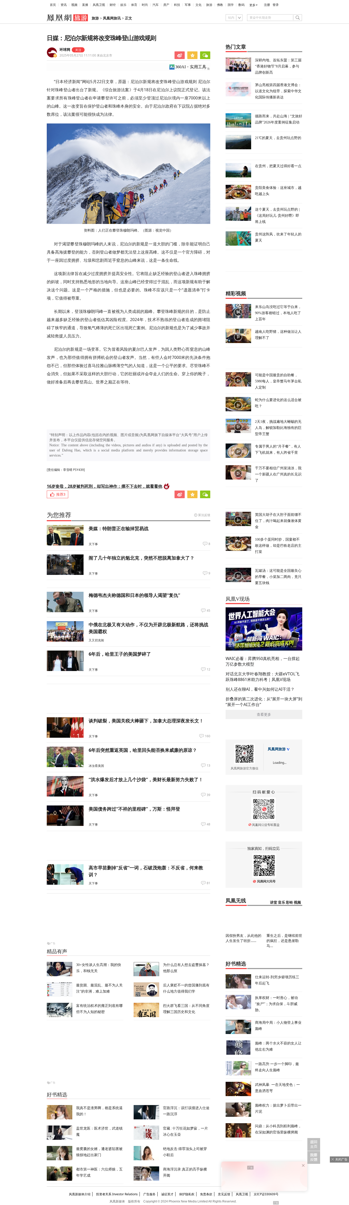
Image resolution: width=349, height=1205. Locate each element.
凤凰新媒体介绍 (79, 1194)
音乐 (281, 902)
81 (208, 883)
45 (208, 611)
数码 (241, 5)
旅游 (209, 5)
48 (208, 824)
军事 (188, 5)
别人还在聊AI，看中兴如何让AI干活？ (260, 689)
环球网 (65, 50)
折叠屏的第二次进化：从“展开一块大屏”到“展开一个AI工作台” (264, 701)
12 (208, 669)
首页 (53, 5)
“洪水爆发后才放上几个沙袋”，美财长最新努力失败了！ (146, 779)
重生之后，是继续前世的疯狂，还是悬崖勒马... (284, 940)
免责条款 (206, 1194)
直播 (85, 5)
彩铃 (289, 902)
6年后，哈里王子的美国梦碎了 (120, 654)
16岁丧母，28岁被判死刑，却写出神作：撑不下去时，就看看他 (104, 486)
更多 (252, 5)
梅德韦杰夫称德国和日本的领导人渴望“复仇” (134, 595)
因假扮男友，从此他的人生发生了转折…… (243, 938)
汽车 (156, 5)
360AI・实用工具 (190, 67)
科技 (177, 5)
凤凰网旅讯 (112, 18)
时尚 (145, 5)
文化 (198, 5)
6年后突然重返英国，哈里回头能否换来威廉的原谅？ (143, 750)
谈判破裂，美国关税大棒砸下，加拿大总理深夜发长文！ (146, 721)
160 (207, 736)
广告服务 (149, 1194)
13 (208, 766)
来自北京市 (86, 55)
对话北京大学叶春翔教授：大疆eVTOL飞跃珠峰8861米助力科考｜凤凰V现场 (262, 676)
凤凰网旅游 (277, 749)
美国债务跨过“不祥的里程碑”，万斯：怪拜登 (134, 809)
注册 (267, 5)
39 (208, 795)
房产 (166, 5)
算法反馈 (204, 515)
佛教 (220, 5)
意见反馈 (224, 1194)
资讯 (64, 5)
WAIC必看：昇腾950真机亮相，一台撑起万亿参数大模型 (263, 661)
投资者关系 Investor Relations (117, 1194)
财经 (113, 5)
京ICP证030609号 (266, 1194)
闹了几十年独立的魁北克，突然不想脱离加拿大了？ (141, 558)
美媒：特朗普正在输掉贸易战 (118, 528)
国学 (231, 5)
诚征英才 (167, 1194)
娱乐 (123, 5)
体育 (134, 5)
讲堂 (273, 902)
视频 (74, 5)
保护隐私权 (186, 1194)
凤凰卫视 (99, 5)
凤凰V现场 (238, 599)
